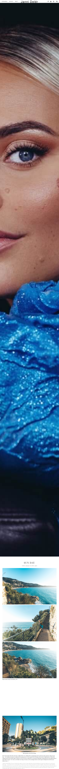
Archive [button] (11, 1)
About (16, 1)
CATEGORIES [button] (4, 1)
